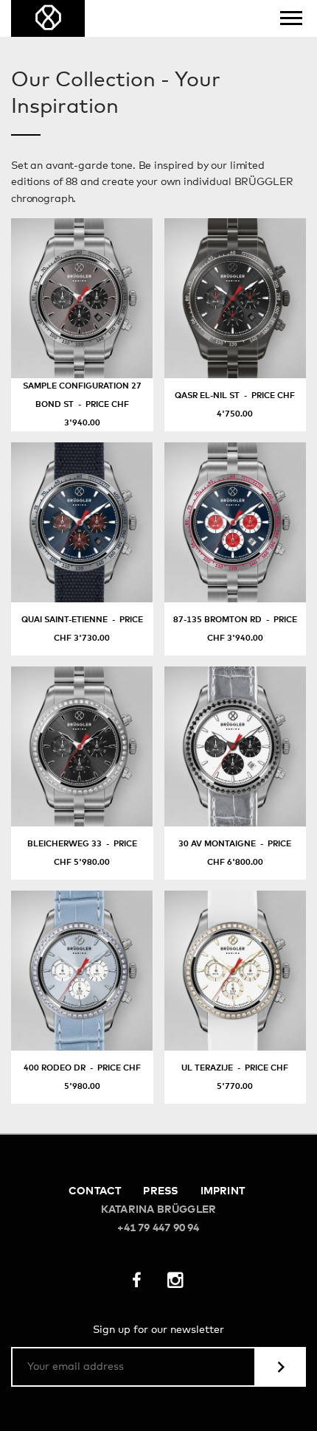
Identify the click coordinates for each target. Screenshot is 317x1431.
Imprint (223, 1191)
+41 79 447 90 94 (158, 1228)
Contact (95, 1191)
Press (160, 1191)
